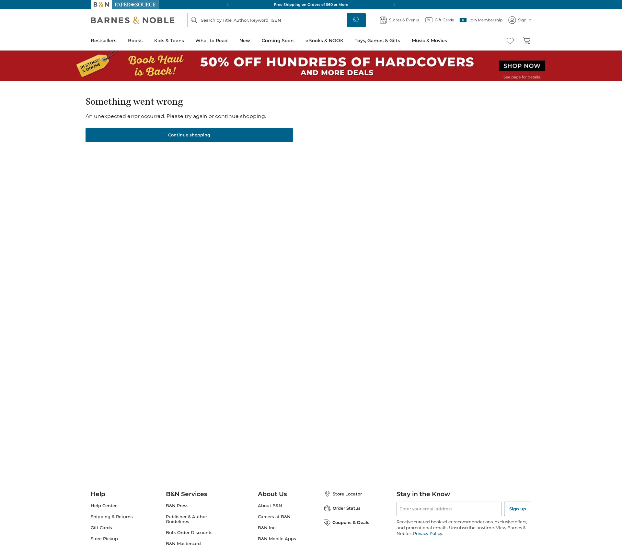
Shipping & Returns (112, 516)
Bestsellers (103, 40)
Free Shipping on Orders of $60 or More (311, 4)
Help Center (104, 505)
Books (135, 40)
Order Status (347, 508)
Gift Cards (101, 527)
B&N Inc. (267, 527)
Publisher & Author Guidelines (186, 519)
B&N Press (177, 505)
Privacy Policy (427, 533)
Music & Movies (429, 40)
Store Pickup (104, 538)
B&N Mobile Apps (277, 538)
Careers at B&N (274, 516)
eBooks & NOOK (324, 40)
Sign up (517, 508)
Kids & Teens (169, 40)
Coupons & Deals (350, 522)
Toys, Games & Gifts (377, 40)
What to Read (211, 40)
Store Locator (347, 493)
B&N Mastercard (183, 543)
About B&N (270, 505)
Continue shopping (189, 134)
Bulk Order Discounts (189, 532)
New (244, 40)
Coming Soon (278, 40)
